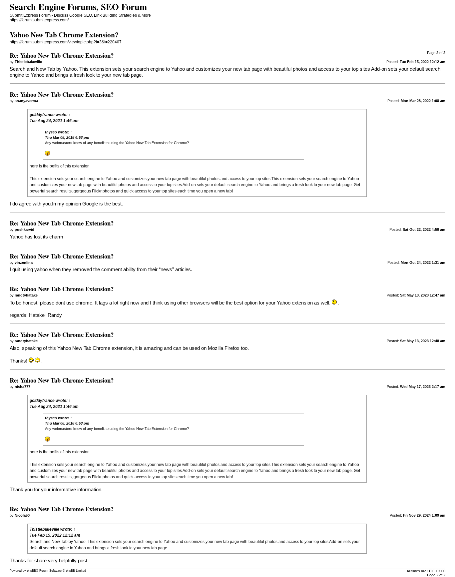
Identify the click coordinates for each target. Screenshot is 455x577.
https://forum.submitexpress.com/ (39, 20)
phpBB (31, 570)
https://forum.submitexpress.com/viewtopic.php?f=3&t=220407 (66, 42)
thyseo (51, 132)
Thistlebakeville (44, 529)
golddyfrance (42, 114)
